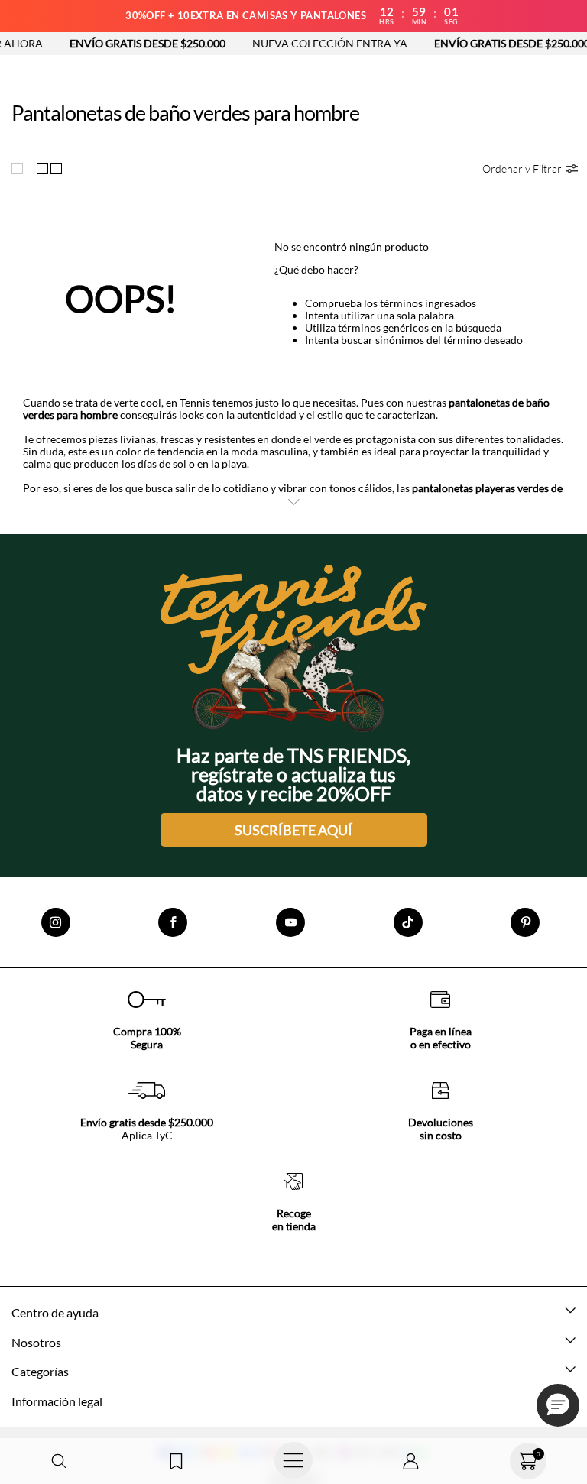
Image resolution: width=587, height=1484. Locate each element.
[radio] (20, 168)
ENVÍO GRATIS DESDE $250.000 (129, 43)
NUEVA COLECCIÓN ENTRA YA (311, 43)
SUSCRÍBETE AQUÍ (293, 829)
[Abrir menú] (293, 1461)
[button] (59, 1461)
